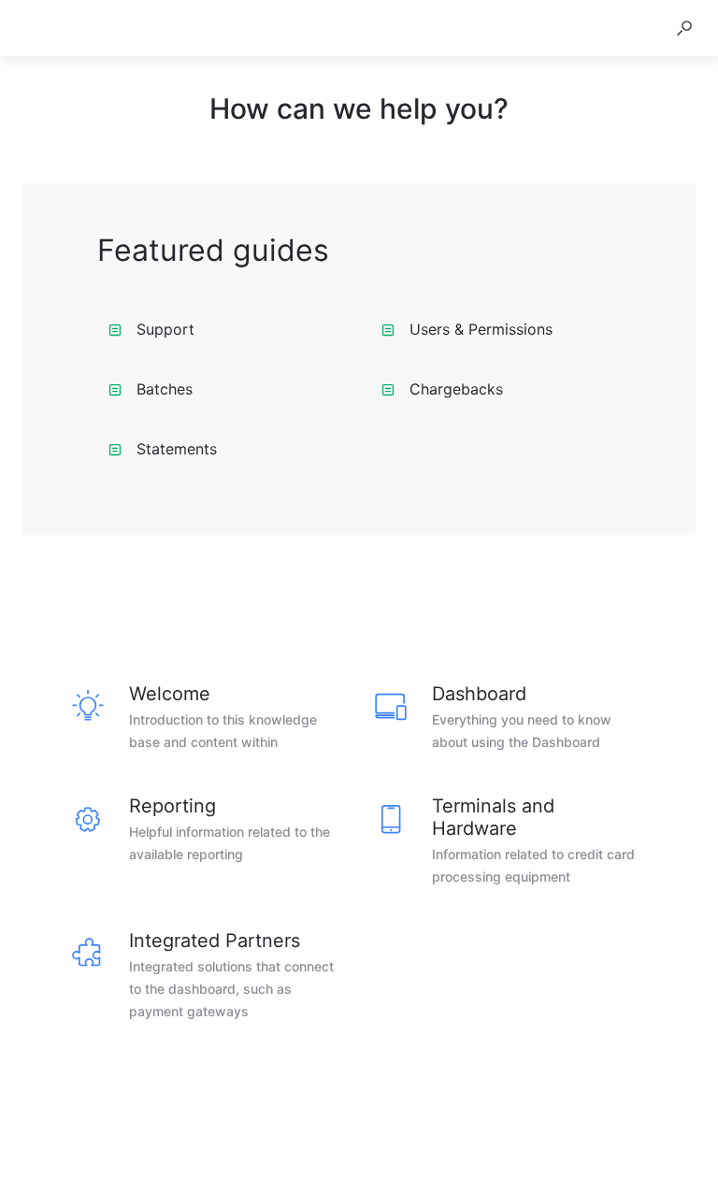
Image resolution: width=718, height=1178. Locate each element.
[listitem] (207, 718)
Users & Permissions (481, 329)
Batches (164, 389)
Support (165, 329)
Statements (176, 448)
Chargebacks (456, 389)
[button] (684, 28)
